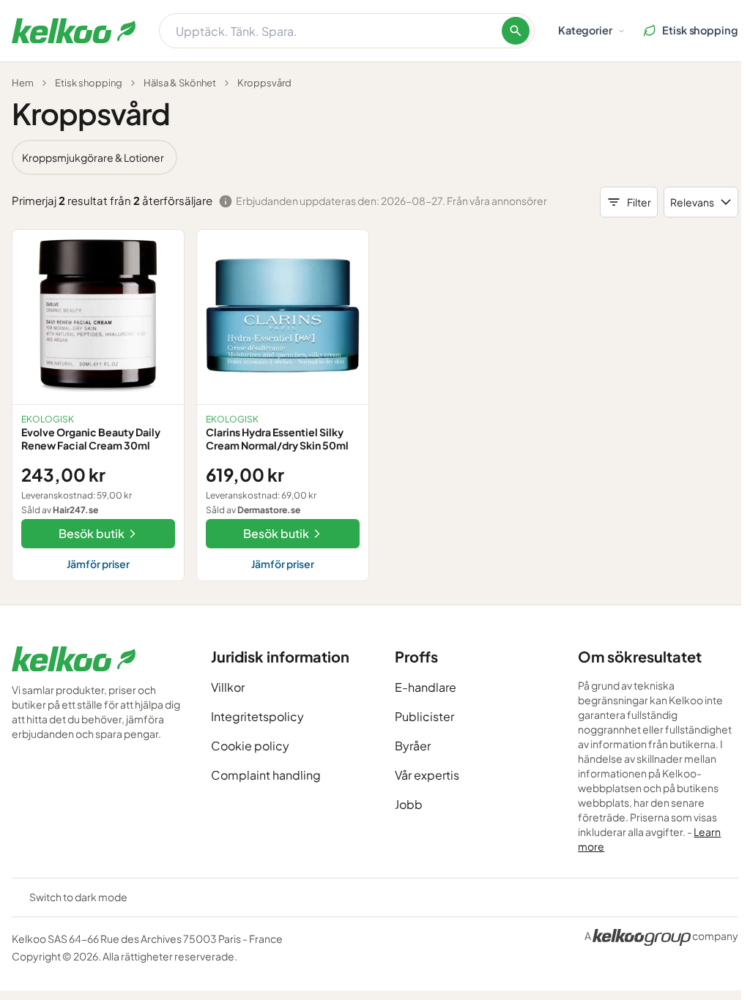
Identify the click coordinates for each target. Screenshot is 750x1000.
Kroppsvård (264, 83)
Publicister (424, 716)
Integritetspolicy (257, 716)
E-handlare (425, 687)
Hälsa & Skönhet (180, 83)
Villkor (228, 687)
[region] (375, 157)
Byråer (413, 745)
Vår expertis (427, 775)
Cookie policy (250, 745)
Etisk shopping (88, 83)
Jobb (409, 804)
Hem (23, 83)
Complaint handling (266, 775)
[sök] (516, 31)
